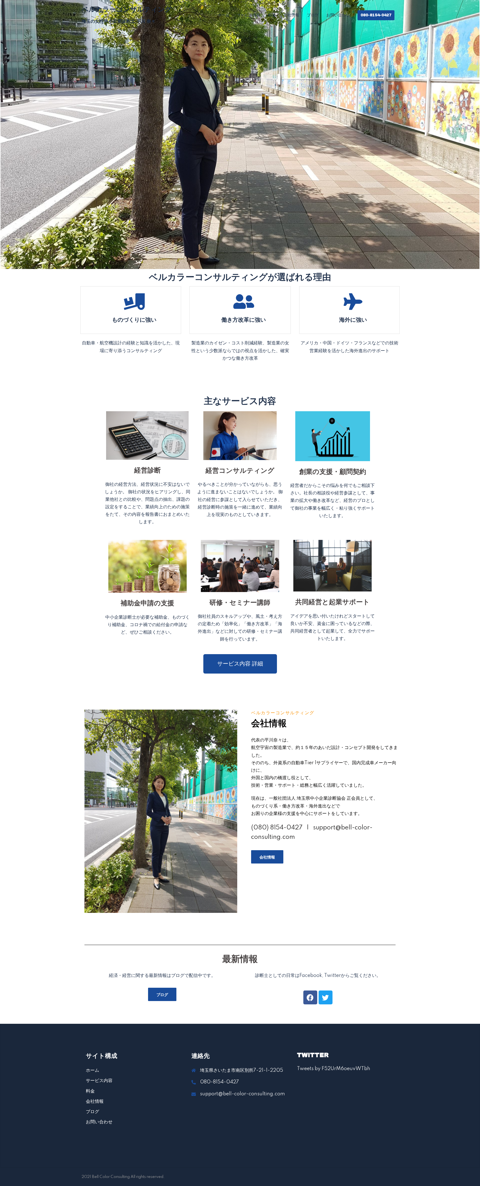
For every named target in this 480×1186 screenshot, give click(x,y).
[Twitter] (325, 997)
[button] (240, 664)
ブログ (313, 15)
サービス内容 (248, 15)
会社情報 (291, 15)
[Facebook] (310, 997)
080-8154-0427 (376, 15)
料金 (272, 15)
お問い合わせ (338, 15)
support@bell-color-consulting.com (242, 1093)
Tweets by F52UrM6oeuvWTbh (333, 1068)
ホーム (223, 15)
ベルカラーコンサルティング (127, 9)
